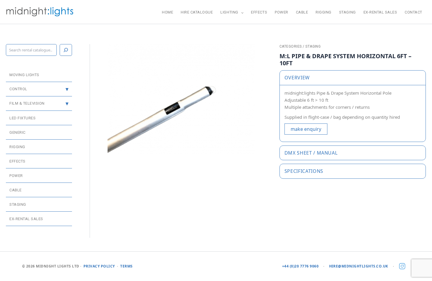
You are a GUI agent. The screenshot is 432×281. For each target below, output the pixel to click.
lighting (229, 12)
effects (259, 12)
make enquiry (306, 129)
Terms (126, 266)
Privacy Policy (99, 266)
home (167, 12)
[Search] (66, 50)
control (18, 89)
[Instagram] (402, 266)
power (281, 12)
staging (347, 12)
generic (17, 132)
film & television (27, 103)
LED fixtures (22, 118)
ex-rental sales (380, 12)
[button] (241, 12)
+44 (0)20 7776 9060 (300, 266)
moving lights (24, 75)
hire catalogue (197, 12)
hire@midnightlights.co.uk (358, 266)
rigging (323, 12)
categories (290, 46)
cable (302, 12)
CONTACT (413, 12)
